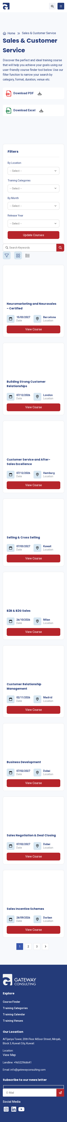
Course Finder (11, 1001)
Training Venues (13, 1020)
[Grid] (18, 255)
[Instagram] (6, 1109)
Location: (8, 1050)
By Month (13, 198)
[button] (52, 6)
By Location (14, 162)
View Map (9, 1055)
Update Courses (33, 235)
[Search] (60, 248)
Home (11, 33)
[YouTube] (21, 1109)
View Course (33, 329)
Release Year (15, 215)
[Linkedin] (13, 1109)
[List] (27, 255)
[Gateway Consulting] (6, 6)
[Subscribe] (60, 1093)
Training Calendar (14, 1014)
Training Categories (19, 180)
